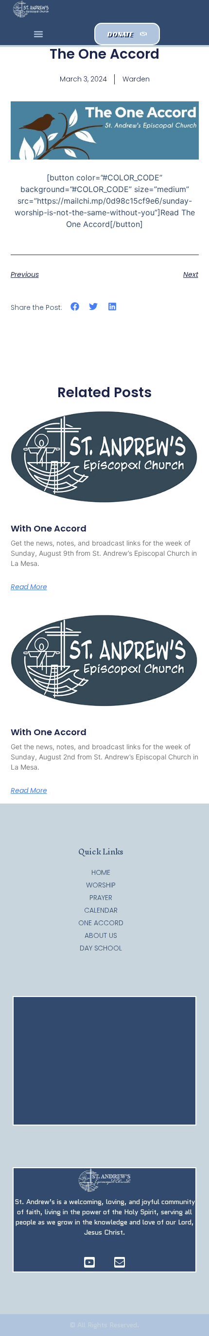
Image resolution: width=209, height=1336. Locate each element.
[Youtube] (89, 1262)
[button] (38, 34)
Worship (100, 885)
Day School (101, 948)
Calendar (100, 910)
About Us (101, 935)
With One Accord (49, 528)
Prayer (100, 897)
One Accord (100, 922)
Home (101, 872)
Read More (29, 586)
